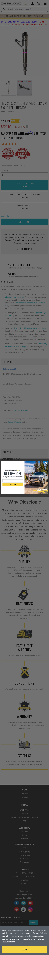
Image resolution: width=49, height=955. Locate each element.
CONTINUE (13, 484)
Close (24, 949)
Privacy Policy (39, 933)
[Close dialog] (46, 463)
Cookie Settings (8, 942)
